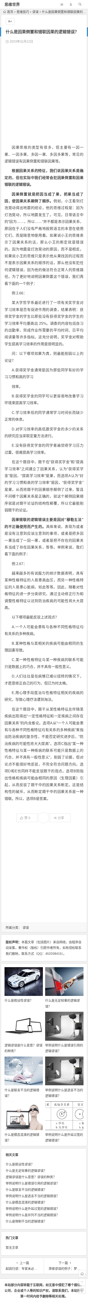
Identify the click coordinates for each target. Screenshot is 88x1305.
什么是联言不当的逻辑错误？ (26, 1189)
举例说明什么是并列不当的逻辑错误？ (32, 1215)
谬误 (35, 12)
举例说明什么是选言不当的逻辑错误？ (32, 1196)
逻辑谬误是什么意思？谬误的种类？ (31, 1177)
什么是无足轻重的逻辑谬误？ (26, 1170)
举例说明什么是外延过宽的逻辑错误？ (32, 1208)
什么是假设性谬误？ (19, 1000)
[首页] (82, 1273)
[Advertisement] (44, 94)
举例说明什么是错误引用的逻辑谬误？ (32, 1183)
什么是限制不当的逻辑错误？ (26, 1221)
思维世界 (12, 4)
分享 (61, 818)
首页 (10, 12)
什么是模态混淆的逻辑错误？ (26, 1202)
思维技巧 (22, 12)
